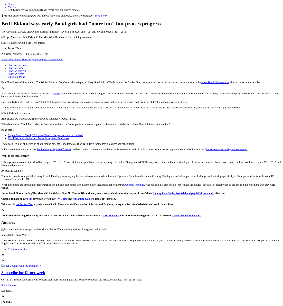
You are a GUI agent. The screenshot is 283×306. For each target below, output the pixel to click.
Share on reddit (16, 73)
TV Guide (61, 198)
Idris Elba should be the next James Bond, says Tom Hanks (38, 138)
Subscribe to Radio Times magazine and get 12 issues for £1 (32, 59)
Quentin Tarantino (134, 184)
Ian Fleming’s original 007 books (54, 149)
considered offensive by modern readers (226, 149)
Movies (12, 7)
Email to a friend (16, 76)
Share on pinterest (17, 71)
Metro (57, 93)
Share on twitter (16, 68)
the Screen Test (24, 204)
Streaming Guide (82, 198)
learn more (100, 15)
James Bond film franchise (215, 82)
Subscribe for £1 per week (23, 273)
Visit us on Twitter (17, 249)
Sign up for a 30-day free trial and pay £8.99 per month (183, 193)
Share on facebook (17, 65)
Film (29, 198)
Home (11, 4)
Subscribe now (9, 285)
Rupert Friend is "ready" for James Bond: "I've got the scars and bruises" (45, 135)
